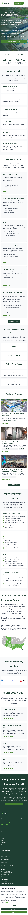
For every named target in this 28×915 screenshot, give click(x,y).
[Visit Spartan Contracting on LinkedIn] (1, 827)
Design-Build (4, 862)
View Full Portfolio (14, 484)
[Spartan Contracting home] (5, 3)
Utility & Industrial (5, 861)
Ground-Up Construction (6, 856)
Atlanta (2, 884)
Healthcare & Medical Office (7, 859)
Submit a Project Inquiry (14, 41)
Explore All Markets (14, 321)
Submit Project (19, 3)
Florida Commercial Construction (8, 865)
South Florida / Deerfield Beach (7, 883)
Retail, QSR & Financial (6, 853)
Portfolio (3, 840)
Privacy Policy (9, 902)
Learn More (6, 191)
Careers (2, 844)
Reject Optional (14, 909)
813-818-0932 (6, 874)
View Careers (4, 824)
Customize (13, 905)
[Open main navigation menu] (25, 3)
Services (3, 836)
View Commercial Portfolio (14, 45)
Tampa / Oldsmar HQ (5, 881)
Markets (2, 838)
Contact (3, 847)
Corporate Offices (5, 857)
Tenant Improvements (6, 854)
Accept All (14, 912)
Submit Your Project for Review (14, 804)
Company (3, 842)
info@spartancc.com (8, 876)
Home (2, 833)
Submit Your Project (6, 822)
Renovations (4, 864)
